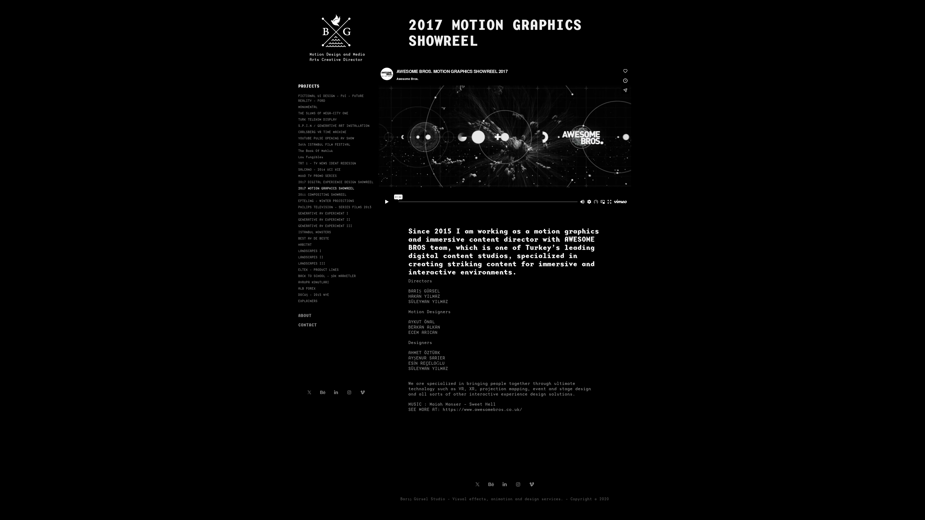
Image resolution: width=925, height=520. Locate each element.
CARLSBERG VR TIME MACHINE (322, 132)
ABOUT (304, 315)
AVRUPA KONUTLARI (313, 282)
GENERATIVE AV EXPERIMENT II (324, 220)
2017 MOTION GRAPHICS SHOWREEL (326, 188)
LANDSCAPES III (311, 263)
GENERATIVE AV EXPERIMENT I (323, 213)
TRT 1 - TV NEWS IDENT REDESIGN (327, 163)
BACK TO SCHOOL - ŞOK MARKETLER (327, 276)
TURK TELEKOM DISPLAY (317, 119)
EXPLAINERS (307, 301)
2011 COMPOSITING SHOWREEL (322, 195)
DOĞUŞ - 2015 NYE (313, 295)
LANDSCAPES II (310, 257)
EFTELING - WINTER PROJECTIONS (326, 201)
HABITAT (305, 245)
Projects (308, 86)
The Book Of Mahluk (315, 151)
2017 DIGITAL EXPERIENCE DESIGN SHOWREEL (335, 182)
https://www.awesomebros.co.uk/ (482, 409)
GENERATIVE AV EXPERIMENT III (325, 226)
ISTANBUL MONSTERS (314, 232)
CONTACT (307, 325)
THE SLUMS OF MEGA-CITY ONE (323, 113)
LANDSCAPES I (309, 251)
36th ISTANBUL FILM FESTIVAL (324, 145)
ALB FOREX (307, 288)
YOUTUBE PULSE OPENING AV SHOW (326, 138)
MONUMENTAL (307, 107)
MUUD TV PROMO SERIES (317, 176)
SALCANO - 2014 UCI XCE (319, 170)
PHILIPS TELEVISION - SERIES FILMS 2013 (334, 207)
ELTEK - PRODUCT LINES (318, 270)
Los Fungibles (310, 157)
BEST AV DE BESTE (313, 238)
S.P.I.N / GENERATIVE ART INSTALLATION (334, 126)
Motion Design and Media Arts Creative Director (337, 57)
